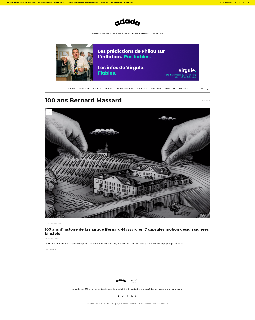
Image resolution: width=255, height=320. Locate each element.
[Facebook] (235, 2)
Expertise (170, 89)
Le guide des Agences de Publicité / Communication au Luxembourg (35, 3)
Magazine (156, 89)
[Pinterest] (132, 296)
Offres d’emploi (124, 89)
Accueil (71, 89)
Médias (108, 89)
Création (84, 89)
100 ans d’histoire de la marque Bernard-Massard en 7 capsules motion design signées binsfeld (127, 231)
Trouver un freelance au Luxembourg (82, 3)
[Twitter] (123, 296)
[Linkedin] (244, 2)
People (97, 89)
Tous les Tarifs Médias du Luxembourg (117, 3)
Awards (183, 89)
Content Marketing (53, 223)
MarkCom (142, 89)
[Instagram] (239, 2)
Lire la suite (50, 250)
